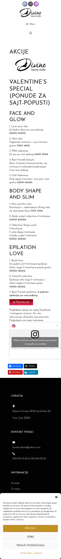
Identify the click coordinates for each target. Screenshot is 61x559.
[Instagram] (30, 4)
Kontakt (15, 483)
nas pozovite (41, 317)
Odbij (30, 537)
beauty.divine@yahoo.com (26, 447)
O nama (15, 489)
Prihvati (30, 528)
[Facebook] (25, 4)
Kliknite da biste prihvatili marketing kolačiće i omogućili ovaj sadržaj (35, 342)
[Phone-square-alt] (36, 4)
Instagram (17, 313)
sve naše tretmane (32, 320)
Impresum (38, 553)
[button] (56, 496)
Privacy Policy (26, 553)
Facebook (45, 310)
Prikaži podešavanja (31, 545)
